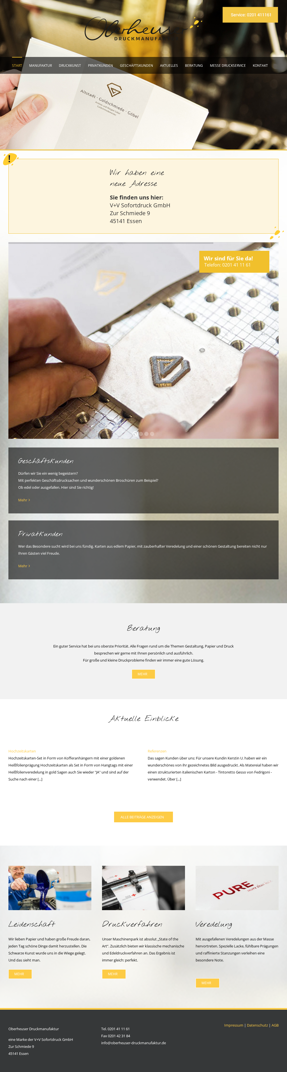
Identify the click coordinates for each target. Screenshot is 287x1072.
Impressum (233, 1025)
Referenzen (157, 751)
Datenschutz (257, 1025)
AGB (275, 1025)
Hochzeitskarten (22, 751)
